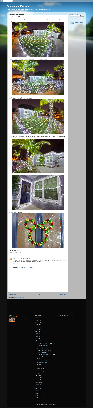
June (38, 377)
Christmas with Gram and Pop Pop (44, 350)
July (38, 375)
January (39, 386)
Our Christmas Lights (41, 358)
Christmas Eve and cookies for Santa (45, 347)
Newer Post (12, 294)
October (39, 370)
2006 (37, 399)
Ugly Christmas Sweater (42, 352)
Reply (14, 263)
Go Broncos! (39, 366)
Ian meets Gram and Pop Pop (43, 360)
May (38, 379)
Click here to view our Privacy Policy (68, 316)
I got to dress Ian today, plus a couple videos (46, 343)
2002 (37, 400)
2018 (37, 331)
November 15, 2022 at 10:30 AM (26, 267)
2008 (37, 395)
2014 (37, 338)
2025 (37, 318)
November (39, 368)
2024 (37, 320)
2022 (37, 324)
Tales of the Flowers (18, 6)
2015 (37, 336)
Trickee (14, 258)
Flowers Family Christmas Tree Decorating (46, 354)
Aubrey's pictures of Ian (42, 362)
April (38, 380)
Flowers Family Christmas (42, 345)
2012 (37, 388)
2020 (37, 327)
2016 (37, 335)
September (39, 371)
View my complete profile (21, 318)
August (39, 373)
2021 (37, 326)
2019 (37, 329)
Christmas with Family (42, 348)
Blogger (54, 404)
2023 (37, 322)
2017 (37, 333)
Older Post (63, 294)
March (38, 382)
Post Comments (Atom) (20, 297)
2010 (37, 391)
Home (38, 294)
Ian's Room (39, 364)
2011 (37, 390)
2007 (37, 397)
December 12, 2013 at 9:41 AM (23, 258)
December (39, 341)
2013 (37, 340)
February (39, 384)
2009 (37, 393)
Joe (18, 316)
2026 (37, 317)
